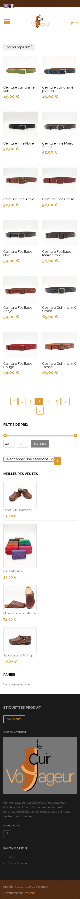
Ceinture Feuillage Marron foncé (56, 253)
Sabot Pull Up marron (17, 510)
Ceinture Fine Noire (18, 143)
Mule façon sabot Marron (19, 613)
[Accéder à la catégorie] (57, 461)
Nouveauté (14, 719)
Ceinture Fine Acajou (19, 199)
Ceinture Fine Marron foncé (59, 145)
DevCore (29, 893)
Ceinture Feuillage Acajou (17, 309)
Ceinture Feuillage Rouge (17, 365)
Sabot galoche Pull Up (18, 655)
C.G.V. (11, 856)
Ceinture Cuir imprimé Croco (59, 309)
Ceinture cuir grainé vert (18, 89)
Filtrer (40, 443)
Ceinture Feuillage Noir (17, 253)
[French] (12, 6)
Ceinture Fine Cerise (58, 199)
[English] (6, 6)
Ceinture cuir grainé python (57, 89)
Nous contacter (18, 863)
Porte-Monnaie (13, 571)
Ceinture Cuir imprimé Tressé (59, 365)
